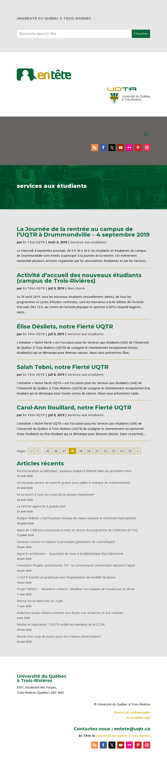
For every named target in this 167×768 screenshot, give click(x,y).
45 (47, 451)
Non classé (76, 288)
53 (113, 451)
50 (89, 451)
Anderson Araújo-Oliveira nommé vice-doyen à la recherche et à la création (70, 613)
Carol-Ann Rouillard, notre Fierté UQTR (74, 407)
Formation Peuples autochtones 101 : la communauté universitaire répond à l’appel (76, 565)
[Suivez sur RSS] (94, 147)
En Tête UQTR (34, 242)
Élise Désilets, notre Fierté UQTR (65, 326)
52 (105, 451)
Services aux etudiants (88, 242)
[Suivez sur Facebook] (103, 147)
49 (80, 451)
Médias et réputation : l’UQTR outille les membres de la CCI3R (61, 624)
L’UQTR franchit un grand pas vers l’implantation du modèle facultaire (66, 577)
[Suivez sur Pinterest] (138, 147)
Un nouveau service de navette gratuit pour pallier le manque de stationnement (73, 483)
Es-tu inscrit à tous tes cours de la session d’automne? (56, 494)
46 (56, 451)
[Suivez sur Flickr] (129, 147)
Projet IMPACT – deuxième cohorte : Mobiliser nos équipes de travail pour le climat (76, 589)
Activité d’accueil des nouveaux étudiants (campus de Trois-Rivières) (79, 278)
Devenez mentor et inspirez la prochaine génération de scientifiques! (66, 542)
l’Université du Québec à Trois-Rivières (123, 736)
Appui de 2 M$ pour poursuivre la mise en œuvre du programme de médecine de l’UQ (77, 530)
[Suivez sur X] (112, 147)
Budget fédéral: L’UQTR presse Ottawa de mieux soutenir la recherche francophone (76, 518)
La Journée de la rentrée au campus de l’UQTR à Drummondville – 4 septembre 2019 (83, 232)
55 (130, 451)
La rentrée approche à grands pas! (41, 506)
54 (122, 451)
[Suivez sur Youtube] (120, 147)
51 (97, 451)
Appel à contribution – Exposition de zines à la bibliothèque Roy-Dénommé (70, 554)
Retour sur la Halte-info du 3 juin (40, 601)
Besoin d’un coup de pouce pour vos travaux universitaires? (59, 636)
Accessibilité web (138, 718)
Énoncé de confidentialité (132, 712)
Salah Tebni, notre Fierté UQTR (63, 367)
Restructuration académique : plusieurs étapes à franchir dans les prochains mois (74, 471)
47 (64, 451)
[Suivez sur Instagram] (146, 147)
